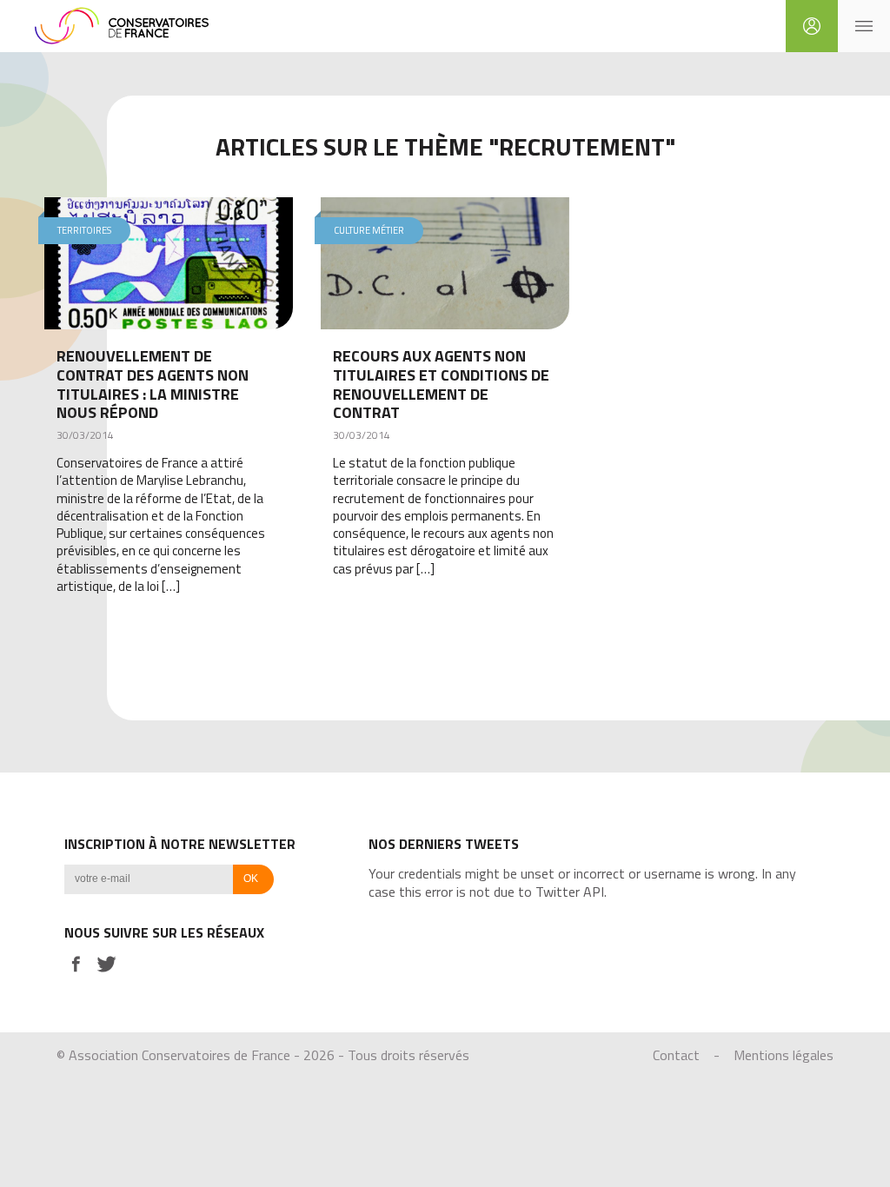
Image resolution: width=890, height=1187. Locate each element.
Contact (676, 1054)
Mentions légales (784, 1054)
